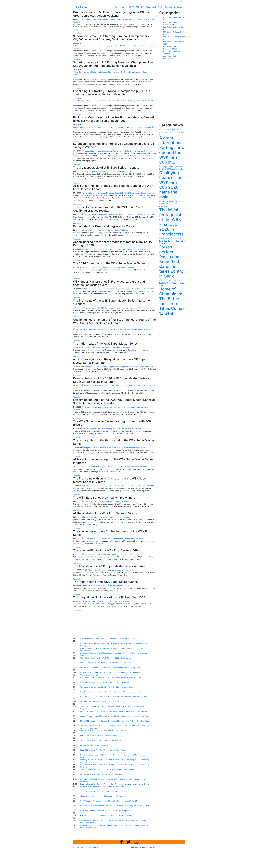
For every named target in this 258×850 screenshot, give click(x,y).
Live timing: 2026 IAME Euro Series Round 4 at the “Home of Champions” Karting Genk (113, 697)
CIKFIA (168, 25)
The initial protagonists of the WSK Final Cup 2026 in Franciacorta (105, 658)
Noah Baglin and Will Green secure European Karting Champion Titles (106, 811)
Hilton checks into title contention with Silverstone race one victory (106, 815)
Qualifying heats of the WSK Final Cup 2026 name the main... (171, 184)
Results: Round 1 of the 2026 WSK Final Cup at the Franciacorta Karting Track (110, 668)
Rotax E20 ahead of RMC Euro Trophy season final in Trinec (103, 750)
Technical (168, 7)
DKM (143, 7)
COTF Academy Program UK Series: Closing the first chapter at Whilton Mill (109, 801)
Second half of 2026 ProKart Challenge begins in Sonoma (102, 740)
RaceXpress (178, 7)
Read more (77, 33)
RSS (164, 17)
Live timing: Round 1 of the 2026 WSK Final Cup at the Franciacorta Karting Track (111, 677)
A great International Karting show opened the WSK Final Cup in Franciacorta (109, 639)
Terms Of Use (78, 847)
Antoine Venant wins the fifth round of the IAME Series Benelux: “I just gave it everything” (114, 716)
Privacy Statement (94, 847)
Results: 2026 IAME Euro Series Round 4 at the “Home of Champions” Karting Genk (112, 692)
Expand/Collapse (173, 17)
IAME (154, 7)
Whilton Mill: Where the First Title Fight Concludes (99, 735)
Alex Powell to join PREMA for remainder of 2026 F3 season (103, 731)
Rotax (148, 7)
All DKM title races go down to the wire (95, 745)
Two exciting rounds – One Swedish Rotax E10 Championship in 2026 (106, 687)
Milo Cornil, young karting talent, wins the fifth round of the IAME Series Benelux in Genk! (114, 711)
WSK (137, 7)
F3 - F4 (160, 7)
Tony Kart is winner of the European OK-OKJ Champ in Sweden (104, 791)
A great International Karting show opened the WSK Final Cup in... (172, 150)
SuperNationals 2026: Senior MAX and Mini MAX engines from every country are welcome (114, 784)
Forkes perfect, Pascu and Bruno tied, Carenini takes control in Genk (106, 663)
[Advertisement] (122, 624)
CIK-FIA (131, 7)
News (123, 7)
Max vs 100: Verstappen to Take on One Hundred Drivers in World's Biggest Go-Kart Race (114, 721)
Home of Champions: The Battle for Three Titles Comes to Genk (104, 682)
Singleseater (170, 59)
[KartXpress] (81, 7)
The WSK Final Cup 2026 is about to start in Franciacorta (102, 702)
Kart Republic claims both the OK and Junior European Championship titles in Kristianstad (114, 806)
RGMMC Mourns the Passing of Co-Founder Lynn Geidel (101, 774)
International (170, 49)
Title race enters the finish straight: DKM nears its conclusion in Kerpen (107, 769)
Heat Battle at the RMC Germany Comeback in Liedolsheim (102, 786)
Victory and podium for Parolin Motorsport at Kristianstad (102, 796)
